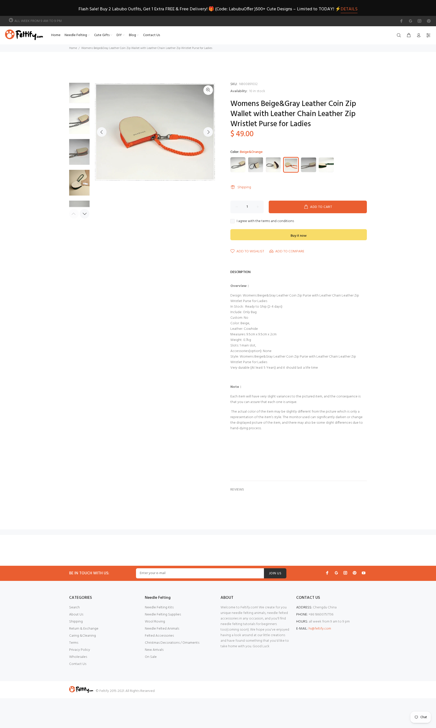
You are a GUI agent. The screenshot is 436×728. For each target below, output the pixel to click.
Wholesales (78, 657)
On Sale (151, 657)
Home (73, 48)
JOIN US (275, 573)
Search (74, 607)
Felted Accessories (159, 636)
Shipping (244, 187)
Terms (73, 643)
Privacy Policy (79, 650)
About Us (76, 614)
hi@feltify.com (320, 629)
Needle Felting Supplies (163, 614)
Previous (101, 132)
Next (208, 132)
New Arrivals (154, 650)
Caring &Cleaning (82, 636)
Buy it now (299, 236)
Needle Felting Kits (159, 607)
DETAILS (349, 9)
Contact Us (77, 664)
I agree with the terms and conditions (265, 221)
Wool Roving (155, 622)
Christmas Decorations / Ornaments (172, 643)
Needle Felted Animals (162, 629)
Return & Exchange (83, 629)
